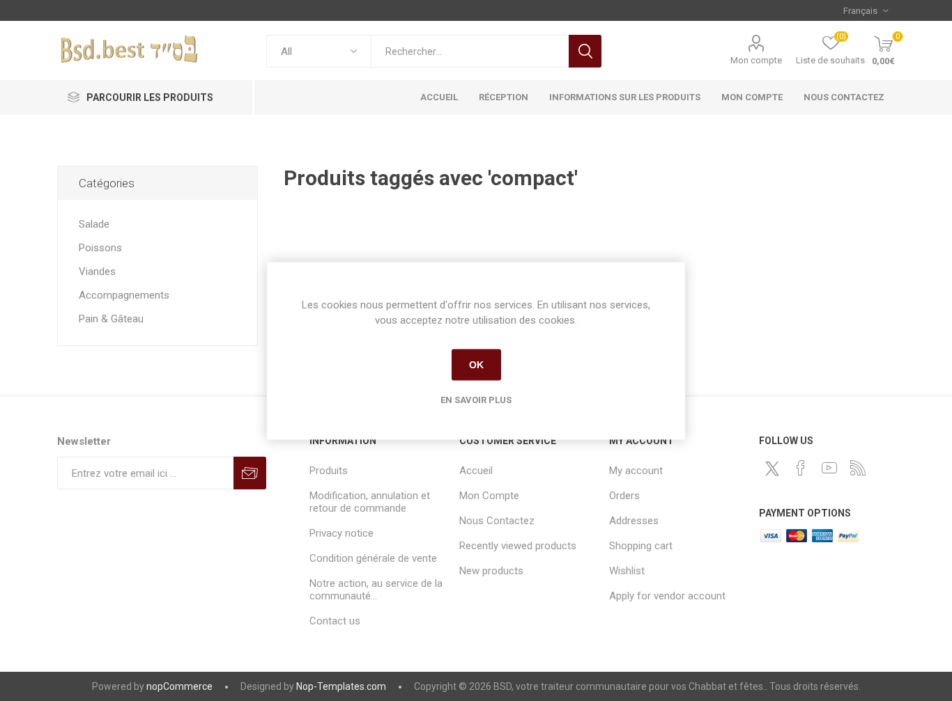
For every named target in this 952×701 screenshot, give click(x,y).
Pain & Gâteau (111, 319)
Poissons (100, 248)
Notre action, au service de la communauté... (376, 589)
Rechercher (585, 51)
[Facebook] (801, 468)
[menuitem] (377, 470)
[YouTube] (829, 468)
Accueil (476, 470)
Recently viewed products (517, 545)
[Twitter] (772, 468)
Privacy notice (341, 533)
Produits (328, 470)
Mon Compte (489, 495)
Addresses (634, 520)
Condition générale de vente (373, 558)
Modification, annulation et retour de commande (369, 501)
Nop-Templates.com (341, 686)
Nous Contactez (497, 520)
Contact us (334, 621)
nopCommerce (179, 686)
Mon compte (756, 60)
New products (491, 571)
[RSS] (858, 468)
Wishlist (627, 571)
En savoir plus (476, 399)
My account (636, 470)
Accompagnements (124, 295)
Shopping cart (641, 545)
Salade (94, 224)
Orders (624, 495)
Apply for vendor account (667, 596)
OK (476, 364)
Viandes (97, 271)
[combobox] (470, 51)
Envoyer (249, 473)
